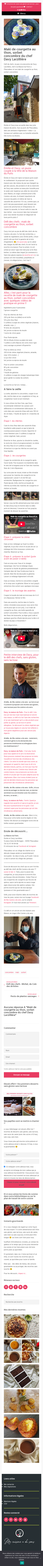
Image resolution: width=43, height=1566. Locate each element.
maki (17, 972)
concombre (9, 972)
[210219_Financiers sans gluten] (21, 1426)
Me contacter (9, 1484)
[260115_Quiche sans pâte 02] (21, 1326)
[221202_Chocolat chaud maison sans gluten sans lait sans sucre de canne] (21, 1451)
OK (22, 1563)
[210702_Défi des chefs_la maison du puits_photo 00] (21, 32)
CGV (5, 1503)
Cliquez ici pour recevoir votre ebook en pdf (21, 1184)
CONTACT (29, 7)
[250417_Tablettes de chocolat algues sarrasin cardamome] (21, 1376)
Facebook (22, 846)
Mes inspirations (10, 1486)
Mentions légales (10, 1501)
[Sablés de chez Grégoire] (21, 1401)
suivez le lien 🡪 (9, 872)
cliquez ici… (22, 1273)
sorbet (23, 972)
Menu (23, 13)
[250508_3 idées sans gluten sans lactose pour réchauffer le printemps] (21, 1351)
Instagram (32, 846)
